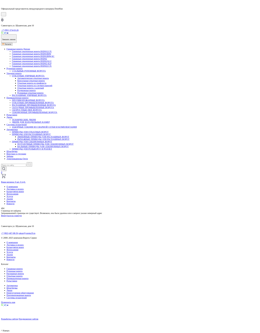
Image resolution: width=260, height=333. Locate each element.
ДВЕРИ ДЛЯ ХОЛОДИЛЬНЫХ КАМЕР (31, 122)
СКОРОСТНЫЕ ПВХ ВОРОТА (27, 110)
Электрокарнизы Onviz (17, 159)
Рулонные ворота (14, 68)
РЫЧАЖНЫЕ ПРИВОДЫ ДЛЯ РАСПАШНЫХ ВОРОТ (43, 139)
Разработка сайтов (9, 319)
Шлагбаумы (11, 151)
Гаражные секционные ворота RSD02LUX (32, 66)
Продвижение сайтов (28, 319)
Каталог (8, 44)
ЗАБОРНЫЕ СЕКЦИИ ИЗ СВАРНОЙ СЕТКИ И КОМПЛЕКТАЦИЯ (44, 127)
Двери (9, 117)
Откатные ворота (14, 276)
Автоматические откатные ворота (33, 78)
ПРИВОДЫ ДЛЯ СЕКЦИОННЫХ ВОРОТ (32, 141)
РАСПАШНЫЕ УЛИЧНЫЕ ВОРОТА (29, 95)
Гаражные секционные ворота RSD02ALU (32, 61)
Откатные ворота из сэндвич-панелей (34, 85)
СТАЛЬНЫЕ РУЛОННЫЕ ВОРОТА (29, 71)
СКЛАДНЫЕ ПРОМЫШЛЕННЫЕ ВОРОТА (33, 107)
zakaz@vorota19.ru (27, 233)
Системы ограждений (16, 124)
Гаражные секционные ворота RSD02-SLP (31, 63)
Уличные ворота (14, 73)
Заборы (9, 156)
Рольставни (11, 115)
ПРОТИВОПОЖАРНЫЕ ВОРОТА (28, 100)
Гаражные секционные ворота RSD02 (29, 59)
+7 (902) (9, 233)
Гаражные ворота (14, 269)
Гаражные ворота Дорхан (18, 49)
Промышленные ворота (17, 98)
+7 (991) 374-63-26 (10, 30)
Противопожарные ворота (18, 295)
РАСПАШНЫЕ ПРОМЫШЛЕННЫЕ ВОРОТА (34, 105)
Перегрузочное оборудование (20, 293)
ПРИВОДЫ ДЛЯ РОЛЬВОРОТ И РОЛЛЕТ (32, 149)
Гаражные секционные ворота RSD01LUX (32, 51)
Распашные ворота (15, 273)
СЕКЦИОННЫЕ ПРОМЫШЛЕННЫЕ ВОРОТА (34, 112)
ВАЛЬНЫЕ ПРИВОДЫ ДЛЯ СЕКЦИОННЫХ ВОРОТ (43, 146)
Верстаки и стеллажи (16, 154)
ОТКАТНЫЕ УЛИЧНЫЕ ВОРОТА (28, 76)
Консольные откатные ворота (31, 81)
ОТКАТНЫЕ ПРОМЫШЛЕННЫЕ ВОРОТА (33, 102)
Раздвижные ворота (26, 90)
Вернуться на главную (11, 215)
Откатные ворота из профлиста (31, 83)
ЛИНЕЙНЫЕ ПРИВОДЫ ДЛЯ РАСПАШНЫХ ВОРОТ (43, 137)
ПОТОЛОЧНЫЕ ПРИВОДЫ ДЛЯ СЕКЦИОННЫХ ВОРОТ (45, 144)
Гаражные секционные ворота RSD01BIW (31, 54)
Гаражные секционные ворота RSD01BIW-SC (33, 56)
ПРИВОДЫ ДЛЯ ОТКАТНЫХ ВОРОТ (30, 132)
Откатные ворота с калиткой (30, 88)
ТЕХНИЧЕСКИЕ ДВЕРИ (24, 120)
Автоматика (12, 129)
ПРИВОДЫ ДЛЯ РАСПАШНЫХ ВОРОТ (31, 134)
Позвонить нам (8, 302)
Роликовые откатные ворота (30, 93)
